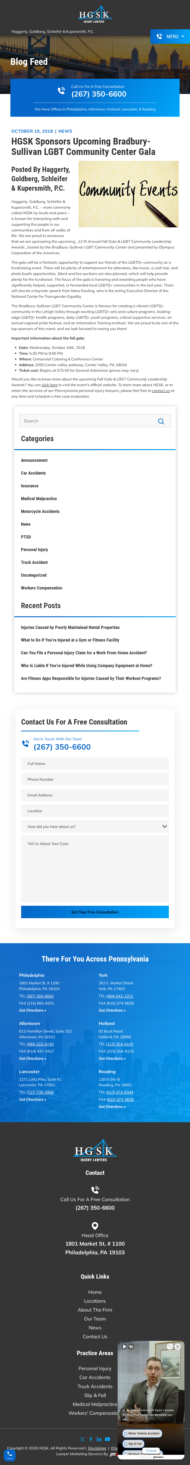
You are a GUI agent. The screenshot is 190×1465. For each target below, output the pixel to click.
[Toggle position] (170, 1347)
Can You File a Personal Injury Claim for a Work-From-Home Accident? (84, 652)
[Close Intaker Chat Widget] (178, 1347)
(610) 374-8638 (120, 1099)
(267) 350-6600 (98, 93)
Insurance (29, 485)
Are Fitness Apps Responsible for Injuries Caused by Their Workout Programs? (91, 678)
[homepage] (94, 1150)
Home (95, 1292)
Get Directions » (32, 1010)
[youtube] (107, 1439)
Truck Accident (34, 562)
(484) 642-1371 (119, 995)
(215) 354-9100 (119, 1043)
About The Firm (95, 1310)
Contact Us (95, 1336)
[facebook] (91, 1439)
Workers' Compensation (95, 1413)
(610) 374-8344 (119, 1092)
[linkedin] (99, 1439)
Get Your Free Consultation (95, 911)
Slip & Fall (95, 1395)
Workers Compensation (41, 588)
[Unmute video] (124, 1347)
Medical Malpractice (39, 498)
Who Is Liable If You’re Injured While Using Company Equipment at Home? (86, 665)
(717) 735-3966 (40, 1092)
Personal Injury (34, 549)
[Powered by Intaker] (158, 1457)
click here (50, 384)
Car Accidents (33, 473)
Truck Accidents (95, 1386)
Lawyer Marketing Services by (82, 1453)
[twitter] (82, 1439)
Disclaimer (97, 1448)
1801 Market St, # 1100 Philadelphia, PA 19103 (95, 1248)
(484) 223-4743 (40, 1043)
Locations (95, 1301)
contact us (161, 390)
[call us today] (159, 36)
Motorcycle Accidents (40, 511)
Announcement (34, 460)
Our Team (95, 1319)
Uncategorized (34, 575)
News (65, 131)
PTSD (26, 537)
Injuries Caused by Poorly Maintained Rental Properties (70, 627)
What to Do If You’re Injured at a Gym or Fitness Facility (70, 640)
